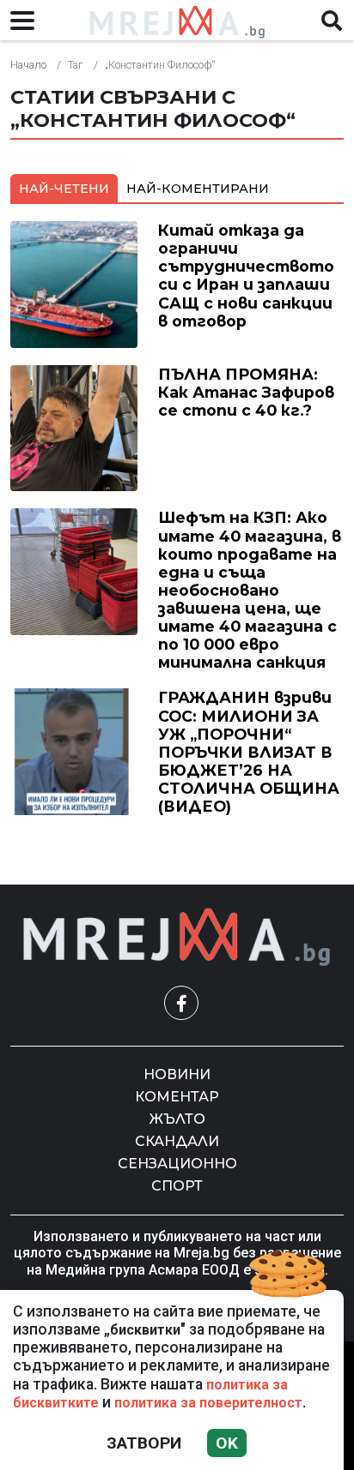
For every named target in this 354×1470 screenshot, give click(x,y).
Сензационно (177, 1163)
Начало (28, 64)
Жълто (177, 1119)
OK (227, 1443)
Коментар (177, 1097)
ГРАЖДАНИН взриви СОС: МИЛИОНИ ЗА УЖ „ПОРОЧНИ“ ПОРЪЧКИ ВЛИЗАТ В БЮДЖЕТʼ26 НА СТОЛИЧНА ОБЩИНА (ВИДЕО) (248, 751)
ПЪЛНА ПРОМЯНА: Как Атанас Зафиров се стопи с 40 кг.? (246, 392)
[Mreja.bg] (177, 937)
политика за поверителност (208, 1403)
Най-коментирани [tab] (197, 188)
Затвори (144, 1443)
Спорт (177, 1186)
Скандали (177, 1141)
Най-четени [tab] (64, 188)
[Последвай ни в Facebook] (181, 1003)
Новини (177, 1074)
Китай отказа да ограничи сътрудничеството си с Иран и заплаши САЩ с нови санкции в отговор (246, 275)
